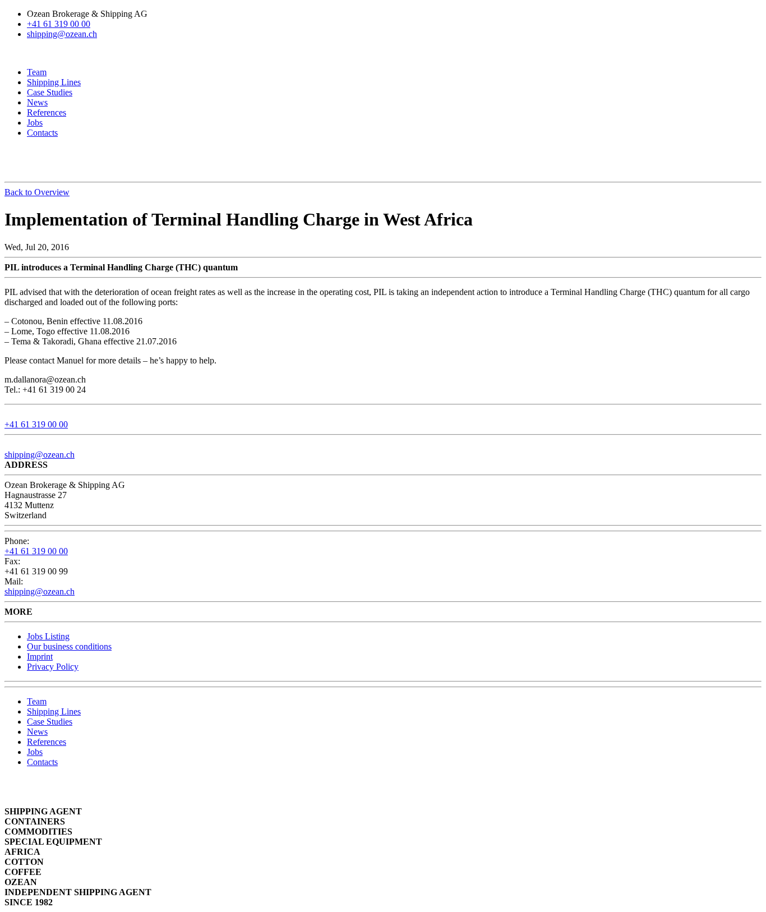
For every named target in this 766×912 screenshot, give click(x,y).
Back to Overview (37, 192)
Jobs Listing (48, 636)
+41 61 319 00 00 (58, 24)
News (37, 102)
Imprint (40, 656)
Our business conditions (69, 646)
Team (37, 72)
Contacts (42, 132)
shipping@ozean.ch (62, 34)
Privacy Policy (53, 666)
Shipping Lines (54, 82)
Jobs (35, 122)
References (46, 112)
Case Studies (49, 92)
